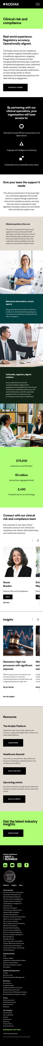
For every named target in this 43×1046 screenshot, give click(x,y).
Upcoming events (9, 1000)
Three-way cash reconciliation (13, 941)
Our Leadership (8, 1015)
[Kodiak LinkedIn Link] (5, 865)
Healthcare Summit (9, 1002)
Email (8, 597)
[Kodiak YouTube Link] (12, 865)
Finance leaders (8, 958)
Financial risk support (10, 908)
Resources (6, 981)
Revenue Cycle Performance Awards (15, 992)
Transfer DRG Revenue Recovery (13, 943)
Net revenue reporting (10, 921)
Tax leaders (6, 967)
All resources (7, 983)
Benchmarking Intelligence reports (14, 994)
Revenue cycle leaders (10, 963)
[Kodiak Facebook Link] (26, 865)
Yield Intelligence (9, 950)
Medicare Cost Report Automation (14, 917)
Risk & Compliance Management (13, 977)
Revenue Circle (8, 1004)
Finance (5, 973)
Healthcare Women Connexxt (12, 988)
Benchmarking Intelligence (12, 897)
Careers (5, 1017)
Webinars (6, 1007)
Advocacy (6, 1021)
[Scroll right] (38, 540)
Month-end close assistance (12, 919)
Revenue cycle (8, 975)
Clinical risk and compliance (12, 901)
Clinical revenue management (13, 899)
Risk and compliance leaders (12, 965)
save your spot (14, 771)
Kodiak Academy (8, 985)
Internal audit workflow (10, 914)
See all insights (9, 696)
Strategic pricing (8, 939)
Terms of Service (8, 1026)
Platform (6, 885)
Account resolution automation (13, 892)
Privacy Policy (7, 1024)
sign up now (13, 833)
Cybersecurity (7, 906)
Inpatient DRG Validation (11, 912)
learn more (13, 743)
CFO (4, 956)
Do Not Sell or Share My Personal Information (16, 1036)
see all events (14, 799)
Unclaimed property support (12, 946)
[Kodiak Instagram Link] (19, 865)
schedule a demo (15, 87)
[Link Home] (11, 4)
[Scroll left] (32, 540)
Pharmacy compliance (10, 926)
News (21, 885)
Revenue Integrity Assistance (12, 932)
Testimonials (7, 1019)
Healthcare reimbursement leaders (14, 960)
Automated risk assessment (12, 895)
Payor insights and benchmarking (14, 923)
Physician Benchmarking (11, 928)
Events (5, 998)
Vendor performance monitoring (13, 948)
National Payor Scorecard (11, 990)
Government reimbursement (12, 910)
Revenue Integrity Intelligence (13, 934)
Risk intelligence (8, 937)
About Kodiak (7, 1013)
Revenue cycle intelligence (12, 930)
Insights (14, 885)
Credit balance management (12, 903)
